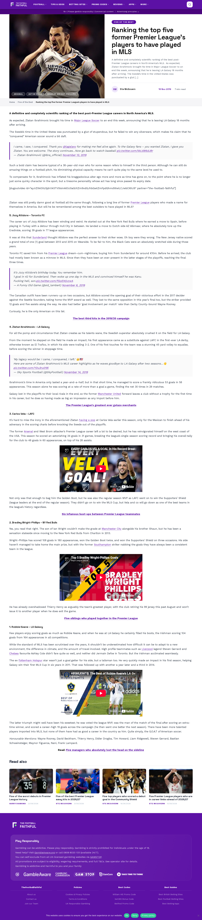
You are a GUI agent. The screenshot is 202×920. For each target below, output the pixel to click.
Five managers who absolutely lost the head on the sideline (105, 749)
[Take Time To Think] (130, 874)
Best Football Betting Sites (171, 899)
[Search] (190, 4)
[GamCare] (105, 874)
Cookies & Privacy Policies (78, 894)
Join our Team (31, 904)
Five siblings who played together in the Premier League (101, 618)
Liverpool (147, 648)
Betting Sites (77, 4)
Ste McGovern (127, 89)
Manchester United (109, 393)
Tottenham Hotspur (30, 660)
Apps (131, 4)
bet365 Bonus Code (124, 899)
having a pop (87, 420)
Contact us (31, 899)
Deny (134, 915)
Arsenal (28, 431)
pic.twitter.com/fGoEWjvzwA (54, 280)
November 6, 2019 (73, 285)
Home (12, 102)
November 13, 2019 (74, 155)
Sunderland (39, 237)
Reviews (118, 4)
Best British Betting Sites (171, 894)
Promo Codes (99, 4)
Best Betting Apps (170, 904)
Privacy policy (148, 915)
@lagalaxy (69, 146)
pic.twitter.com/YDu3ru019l (31, 367)
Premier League (140, 202)
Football (39, 4)
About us (31, 894)
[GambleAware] (37, 874)
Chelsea (14, 653)
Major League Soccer (87, 120)
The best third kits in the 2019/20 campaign (101, 318)
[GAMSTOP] (84, 874)
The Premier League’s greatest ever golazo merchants (101, 405)
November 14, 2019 (76, 372)
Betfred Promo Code (124, 904)
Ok (126, 915)
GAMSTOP (95, 857)
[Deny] (198, 915)
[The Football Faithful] (18, 4)
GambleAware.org (44, 852)
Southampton (102, 544)
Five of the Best (124, 22)
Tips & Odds (57, 4)
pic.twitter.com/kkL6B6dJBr (135, 150)
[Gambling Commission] (62, 874)
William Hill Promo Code (124, 894)
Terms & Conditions (78, 899)
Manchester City (111, 528)
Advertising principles (127, 12)
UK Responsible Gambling (78, 904)
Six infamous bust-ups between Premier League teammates (101, 514)
